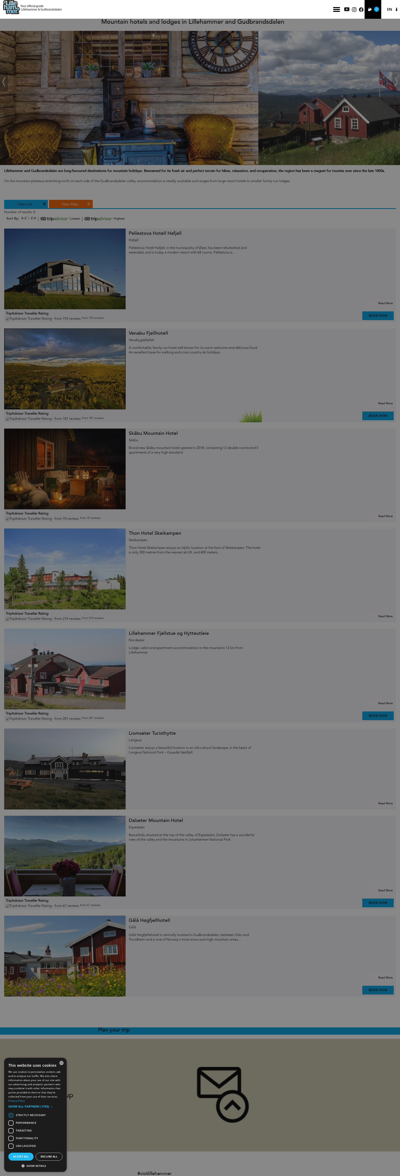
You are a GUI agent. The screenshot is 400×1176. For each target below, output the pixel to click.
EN (389, 9)
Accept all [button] (21, 1156)
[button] (35, 1106)
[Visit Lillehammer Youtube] (347, 10)
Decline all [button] (49, 1156)
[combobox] (61, 1063)
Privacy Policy (16, 1101)
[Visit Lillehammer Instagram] (354, 11)
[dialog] (35, 1115)
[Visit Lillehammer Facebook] (361, 11)
